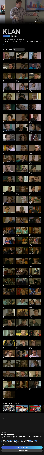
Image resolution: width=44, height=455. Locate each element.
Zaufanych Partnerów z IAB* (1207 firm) (14, 440)
